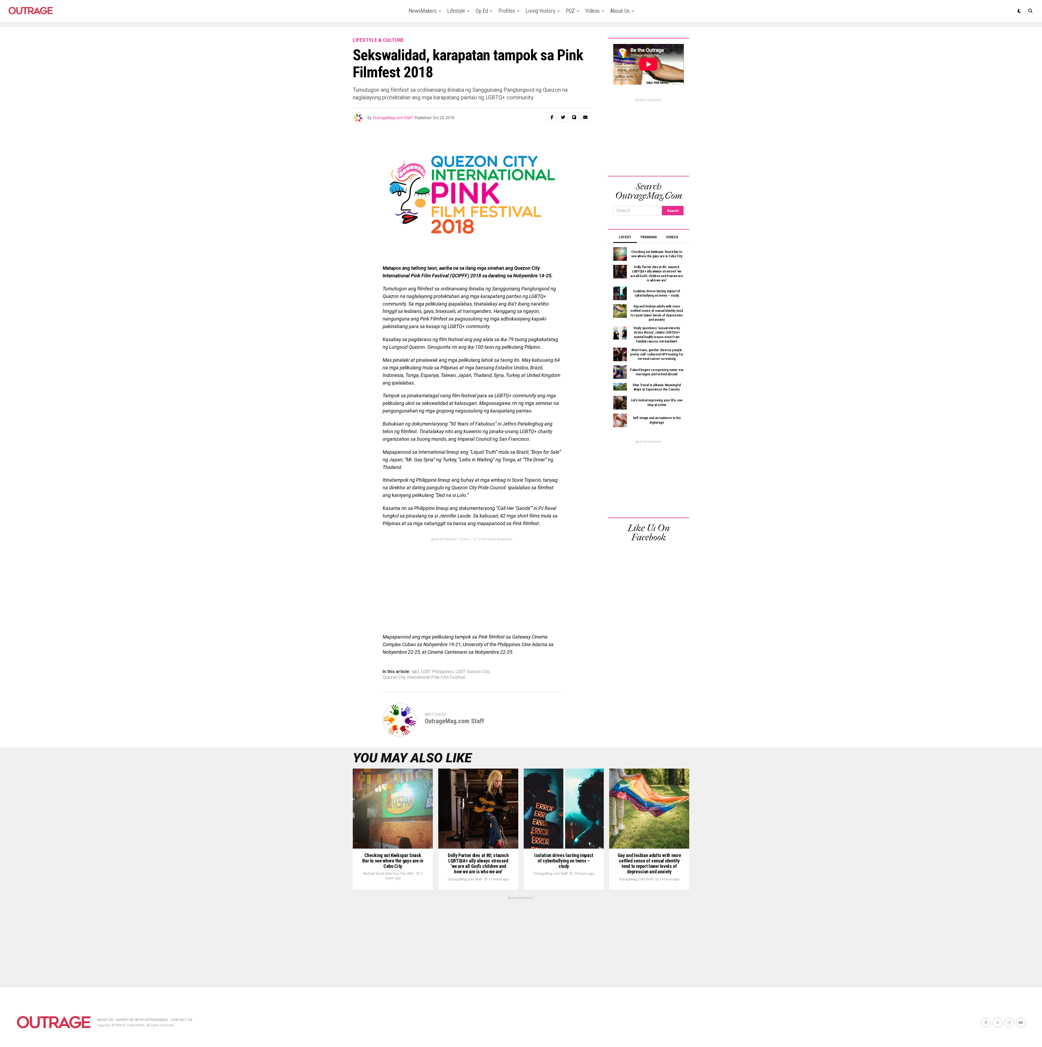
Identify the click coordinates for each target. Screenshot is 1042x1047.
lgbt (415, 672)
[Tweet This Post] (563, 117)
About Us (620, 11)
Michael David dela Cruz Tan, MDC (388, 873)
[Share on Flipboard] (574, 117)
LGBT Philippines (437, 672)
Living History (540, 11)
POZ (570, 11)
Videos (592, 11)
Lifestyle (456, 11)
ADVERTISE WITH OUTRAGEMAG (142, 1020)
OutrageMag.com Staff (393, 118)
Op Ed (482, 11)
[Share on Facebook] (552, 117)
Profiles (506, 11)
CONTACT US (181, 1020)
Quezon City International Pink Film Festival (424, 677)
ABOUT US (105, 1020)
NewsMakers (423, 11)
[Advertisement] (472, 582)
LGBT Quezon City (472, 672)
